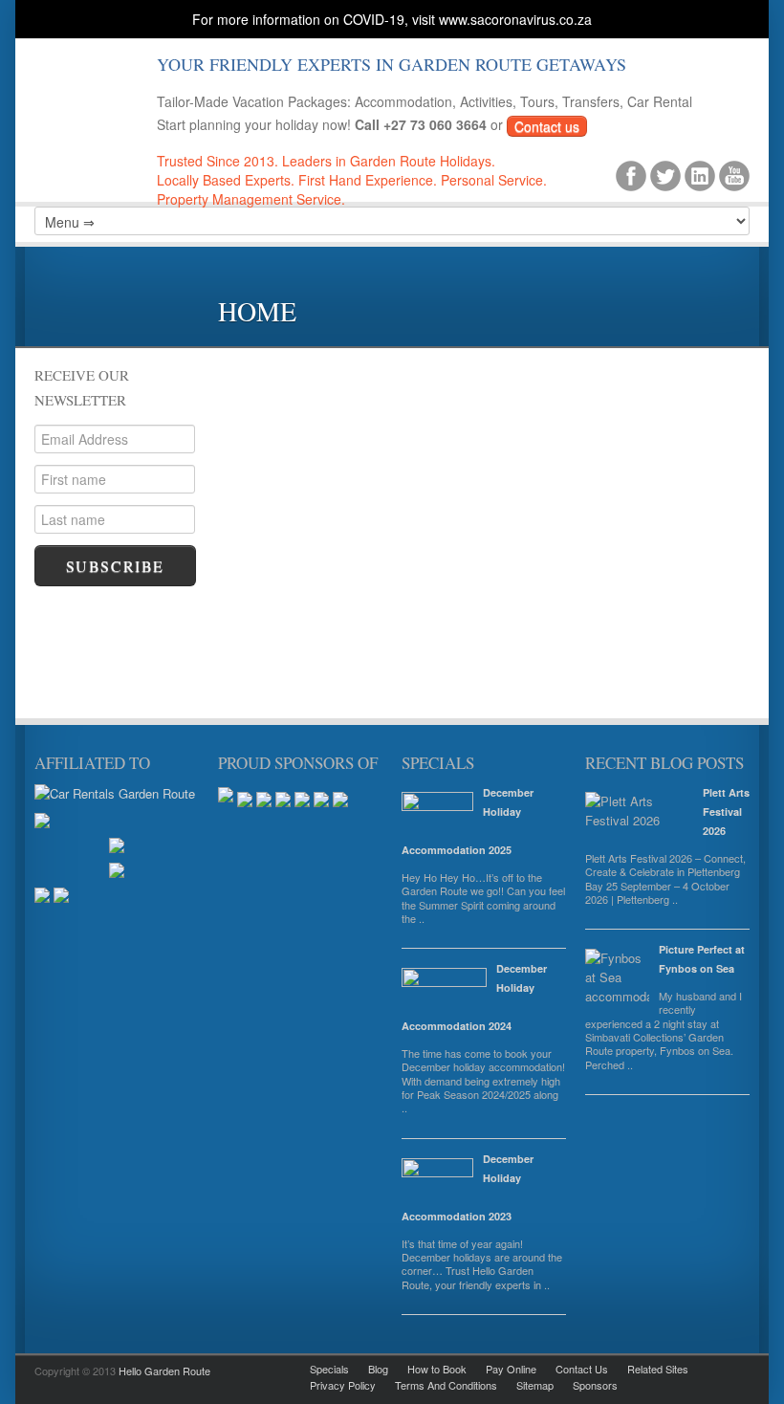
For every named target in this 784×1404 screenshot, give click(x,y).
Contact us (546, 126)
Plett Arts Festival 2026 (726, 811)
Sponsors (595, 1385)
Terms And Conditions (446, 1385)
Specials (329, 1368)
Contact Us (581, 1368)
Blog (378, 1368)
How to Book (437, 1368)
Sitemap (535, 1385)
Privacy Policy (343, 1385)
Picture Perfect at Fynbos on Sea (702, 959)
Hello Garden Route (164, 1370)
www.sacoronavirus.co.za (515, 19)
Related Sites (657, 1368)
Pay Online (511, 1368)
